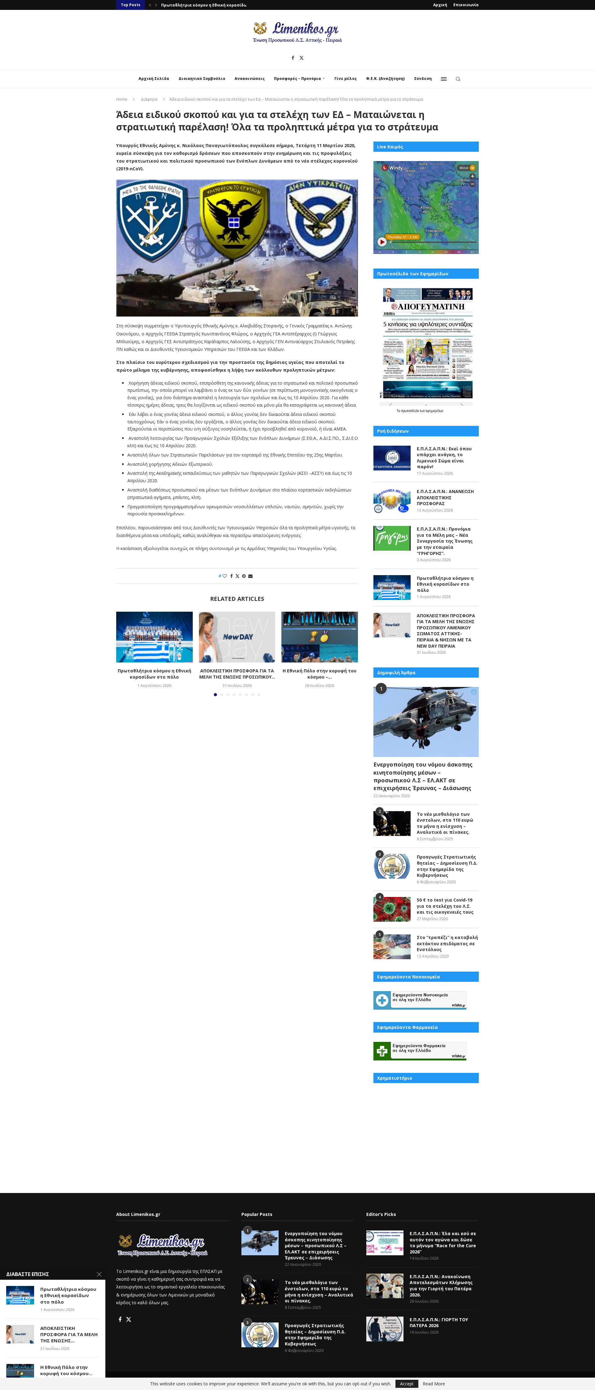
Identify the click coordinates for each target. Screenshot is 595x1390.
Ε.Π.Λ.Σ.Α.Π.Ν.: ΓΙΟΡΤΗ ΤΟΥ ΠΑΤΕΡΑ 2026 (439, 1323)
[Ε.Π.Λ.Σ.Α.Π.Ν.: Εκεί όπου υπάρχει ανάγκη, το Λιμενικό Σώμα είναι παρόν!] (392, 458)
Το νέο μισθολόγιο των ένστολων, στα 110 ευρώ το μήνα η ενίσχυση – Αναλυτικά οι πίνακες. (445, 823)
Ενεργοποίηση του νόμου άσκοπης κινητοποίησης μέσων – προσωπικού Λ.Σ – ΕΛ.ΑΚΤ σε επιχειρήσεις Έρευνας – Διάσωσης (423, 776)
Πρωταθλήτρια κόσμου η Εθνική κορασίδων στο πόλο (215, 5)
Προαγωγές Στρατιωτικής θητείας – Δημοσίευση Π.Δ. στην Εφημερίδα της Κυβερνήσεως (447, 866)
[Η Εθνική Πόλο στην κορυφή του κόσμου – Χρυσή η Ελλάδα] (319, 637)
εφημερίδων (434, 411)
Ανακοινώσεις (250, 78)
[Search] (458, 79)
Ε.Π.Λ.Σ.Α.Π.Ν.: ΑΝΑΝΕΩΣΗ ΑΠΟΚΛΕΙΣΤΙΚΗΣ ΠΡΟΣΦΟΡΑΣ (445, 497)
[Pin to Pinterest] (244, 576)
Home (121, 99)
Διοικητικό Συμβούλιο (201, 78)
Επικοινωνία (466, 4)
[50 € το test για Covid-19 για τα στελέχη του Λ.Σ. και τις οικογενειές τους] (392, 909)
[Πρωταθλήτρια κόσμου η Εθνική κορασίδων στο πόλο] (154, 637)
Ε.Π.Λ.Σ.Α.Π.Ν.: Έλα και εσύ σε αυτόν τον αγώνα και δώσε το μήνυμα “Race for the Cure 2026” (443, 1242)
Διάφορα (149, 99)
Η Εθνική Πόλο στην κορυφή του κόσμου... (66, 1370)
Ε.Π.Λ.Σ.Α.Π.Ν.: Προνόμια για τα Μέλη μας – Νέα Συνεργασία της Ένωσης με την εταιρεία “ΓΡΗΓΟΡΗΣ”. (445, 541)
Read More (434, 1384)
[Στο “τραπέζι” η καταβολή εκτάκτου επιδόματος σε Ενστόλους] (392, 946)
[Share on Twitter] (237, 576)
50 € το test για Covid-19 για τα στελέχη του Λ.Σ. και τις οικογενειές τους (445, 906)
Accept (407, 1384)
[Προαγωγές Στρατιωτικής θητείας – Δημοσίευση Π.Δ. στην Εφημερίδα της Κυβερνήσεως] (392, 866)
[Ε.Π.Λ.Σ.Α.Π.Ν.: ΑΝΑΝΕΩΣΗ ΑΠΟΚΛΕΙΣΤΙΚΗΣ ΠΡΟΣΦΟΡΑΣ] (392, 500)
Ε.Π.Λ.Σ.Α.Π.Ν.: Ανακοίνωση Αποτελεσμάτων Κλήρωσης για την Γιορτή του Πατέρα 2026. (441, 1286)
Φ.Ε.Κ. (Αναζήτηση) (385, 78)
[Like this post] (225, 576)
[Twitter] (301, 58)
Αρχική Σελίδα (154, 78)
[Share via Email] (250, 576)
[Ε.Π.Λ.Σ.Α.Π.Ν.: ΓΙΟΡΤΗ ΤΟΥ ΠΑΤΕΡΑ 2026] (384, 1329)
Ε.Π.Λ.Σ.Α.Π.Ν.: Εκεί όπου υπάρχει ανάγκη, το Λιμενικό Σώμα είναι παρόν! (444, 458)
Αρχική (440, 4)
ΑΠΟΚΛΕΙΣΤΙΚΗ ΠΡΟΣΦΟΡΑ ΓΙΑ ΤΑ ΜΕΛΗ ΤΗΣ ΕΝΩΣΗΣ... (69, 1334)
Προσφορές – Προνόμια (297, 78)
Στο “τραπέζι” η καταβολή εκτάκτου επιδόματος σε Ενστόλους (447, 943)
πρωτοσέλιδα (410, 411)
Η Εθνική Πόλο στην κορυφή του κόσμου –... (320, 674)
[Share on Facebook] (231, 576)
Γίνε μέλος (345, 78)
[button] (150, 5)
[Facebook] (293, 58)
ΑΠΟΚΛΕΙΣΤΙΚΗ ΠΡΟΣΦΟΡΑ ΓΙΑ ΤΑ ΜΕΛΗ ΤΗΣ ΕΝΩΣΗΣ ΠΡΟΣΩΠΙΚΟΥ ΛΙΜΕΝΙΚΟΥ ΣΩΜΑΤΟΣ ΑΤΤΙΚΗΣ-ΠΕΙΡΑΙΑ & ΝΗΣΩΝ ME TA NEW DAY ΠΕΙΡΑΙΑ (446, 631)
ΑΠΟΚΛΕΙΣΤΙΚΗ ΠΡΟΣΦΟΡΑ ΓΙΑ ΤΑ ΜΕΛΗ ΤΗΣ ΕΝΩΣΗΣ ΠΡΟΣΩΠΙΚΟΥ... (237, 674)
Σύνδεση (423, 78)
